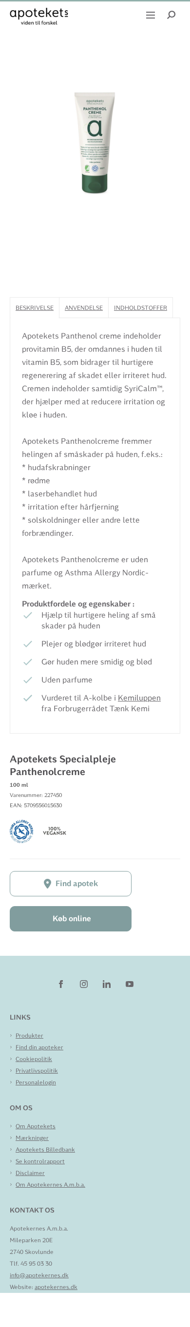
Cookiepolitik (34, 1059)
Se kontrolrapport (40, 1161)
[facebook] (61, 983)
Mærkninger (32, 1138)
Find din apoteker (39, 1047)
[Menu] (151, 14)
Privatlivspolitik (37, 1070)
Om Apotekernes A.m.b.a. (50, 1184)
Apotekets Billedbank (45, 1149)
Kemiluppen (139, 697)
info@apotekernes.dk (39, 1275)
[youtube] (129, 983)
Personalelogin (36, 1082)
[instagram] (84, 983)
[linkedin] (107, 983)
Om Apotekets (36, 1126)
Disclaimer (30, 1173)
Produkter (29, 1035)
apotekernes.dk (56, 1287)
